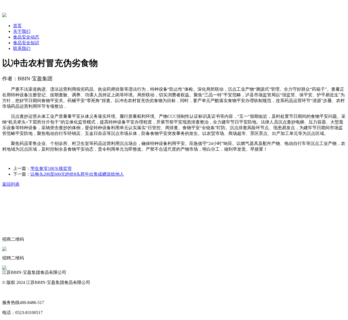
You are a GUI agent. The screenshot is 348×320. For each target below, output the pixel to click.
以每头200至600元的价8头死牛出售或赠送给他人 (77, 174)
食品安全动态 (26, 37)
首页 (17, 25)
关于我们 (21, 31)
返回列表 (11, 184)
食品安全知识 (26, 42)
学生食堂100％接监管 (51, 168)
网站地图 (11, 292)
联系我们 (21, 48)
